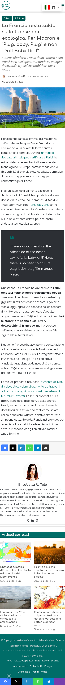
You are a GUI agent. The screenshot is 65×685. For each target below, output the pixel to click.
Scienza (55, 660)
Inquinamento (20, 666)
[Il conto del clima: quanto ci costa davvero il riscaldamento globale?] (49, 552)
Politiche (19, 18)
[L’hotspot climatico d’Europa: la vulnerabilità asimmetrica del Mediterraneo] (15, 552)
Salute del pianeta (23, 660)
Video (44, 671)
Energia (48, 666)
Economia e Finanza (28, 671)
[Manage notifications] (9, 676)
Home (9, 660)
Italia (37, 660)
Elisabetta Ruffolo (14, 76)
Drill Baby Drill (40, 204)
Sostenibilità (36, 666)
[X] (28, 521)
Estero (7, 18)
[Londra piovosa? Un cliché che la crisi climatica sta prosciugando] (15, 597)
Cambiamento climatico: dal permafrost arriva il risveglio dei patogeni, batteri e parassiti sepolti (49, 619)
